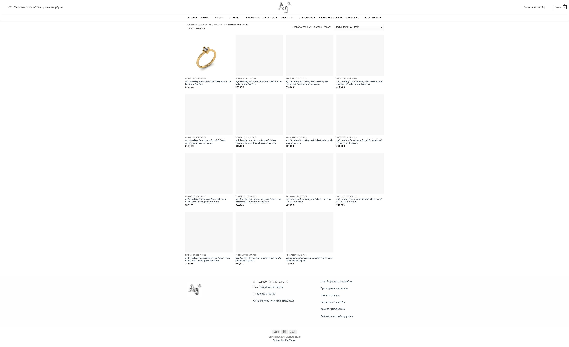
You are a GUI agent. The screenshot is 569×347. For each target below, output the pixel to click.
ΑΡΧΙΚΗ (192, 17)
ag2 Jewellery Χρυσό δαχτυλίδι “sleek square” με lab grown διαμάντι (208, 82)
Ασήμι (205, 17)
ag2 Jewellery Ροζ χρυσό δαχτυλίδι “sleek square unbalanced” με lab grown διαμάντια (359, 82)
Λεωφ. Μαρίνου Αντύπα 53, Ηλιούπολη (273, 301)
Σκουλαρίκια (307, 17)
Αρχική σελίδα (191, 25)
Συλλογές (352, 17)
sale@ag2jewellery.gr (271, 287)
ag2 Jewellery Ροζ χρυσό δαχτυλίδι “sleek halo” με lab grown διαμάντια (259, 259)
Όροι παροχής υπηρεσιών (334, 288)
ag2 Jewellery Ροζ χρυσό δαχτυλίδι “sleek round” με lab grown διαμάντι (359, 200)
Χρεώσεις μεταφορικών (333, 309)
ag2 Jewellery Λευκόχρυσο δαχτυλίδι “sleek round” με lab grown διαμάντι (309, 259)
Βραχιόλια (252, 17)
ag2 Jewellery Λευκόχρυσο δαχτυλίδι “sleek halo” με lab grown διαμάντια (359, 141)
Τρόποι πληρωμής (330, 295)
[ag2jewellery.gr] (284, 7)
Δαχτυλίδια (270, 17)
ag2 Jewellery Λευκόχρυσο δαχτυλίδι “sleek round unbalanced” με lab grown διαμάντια (259, 200)
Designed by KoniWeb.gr (284, 340)
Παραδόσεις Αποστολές (333, 302)
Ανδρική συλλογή (330, 17)
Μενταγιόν (288, 17)
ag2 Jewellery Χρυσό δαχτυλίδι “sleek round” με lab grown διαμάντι (308, 200)
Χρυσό (219, 17)
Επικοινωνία (373, 17)
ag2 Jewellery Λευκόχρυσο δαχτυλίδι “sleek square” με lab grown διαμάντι (205, 141)
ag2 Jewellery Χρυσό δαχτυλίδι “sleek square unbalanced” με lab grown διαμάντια (307, 82)
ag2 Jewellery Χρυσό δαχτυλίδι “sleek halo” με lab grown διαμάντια (309, 141)
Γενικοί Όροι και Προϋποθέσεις (337, 281)
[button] (3, 7)
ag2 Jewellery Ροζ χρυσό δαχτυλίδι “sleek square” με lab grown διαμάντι (259, 82)
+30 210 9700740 (266, 294)
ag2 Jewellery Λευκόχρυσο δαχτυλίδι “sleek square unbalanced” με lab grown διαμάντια (256, 141)
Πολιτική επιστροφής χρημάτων (337, 316)
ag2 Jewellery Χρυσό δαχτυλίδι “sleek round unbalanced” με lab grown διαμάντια (205, 200)
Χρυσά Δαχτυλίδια (217, 25)
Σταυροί (234, 17)
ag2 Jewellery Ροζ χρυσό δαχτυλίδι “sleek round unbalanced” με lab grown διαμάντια (207, 259)
